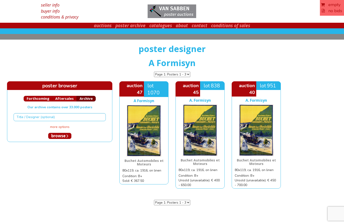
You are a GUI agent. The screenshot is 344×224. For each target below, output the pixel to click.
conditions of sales (230, 25)
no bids (333, 11)
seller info (50, 5)
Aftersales (64, 98)
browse (58, 135)
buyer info (50, 11)
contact (199, 25)
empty (332, 4)
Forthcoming (38, 98)
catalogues (160, 25)
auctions (103, 25)
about (182, 25)
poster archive (130, 25)
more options (60, 127)
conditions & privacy (59, 17)
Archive (86, 98)
